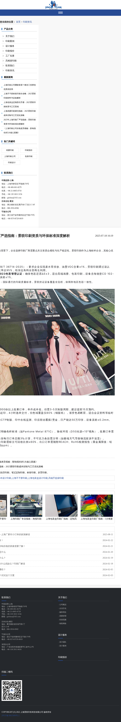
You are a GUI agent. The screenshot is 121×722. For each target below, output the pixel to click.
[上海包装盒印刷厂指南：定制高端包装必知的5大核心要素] (61, 505)
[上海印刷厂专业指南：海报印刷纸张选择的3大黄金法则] (26, 505)
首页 (18, 22)
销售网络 (62, 623)
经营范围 (62, 620)
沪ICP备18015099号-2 (10, 715)
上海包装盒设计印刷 (38, 478)
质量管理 (62, 616)
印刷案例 (10, 41)
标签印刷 (31, 472)
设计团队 (62, 642)
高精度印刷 (11, 61)
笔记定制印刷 (18, 472)
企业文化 (62, 608)
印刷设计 (12, 162)
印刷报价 (10, 51)
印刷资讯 (27, 22)
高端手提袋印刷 (56, 478)
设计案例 (62, 646)
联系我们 (10, 65)
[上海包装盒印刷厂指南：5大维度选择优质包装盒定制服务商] (97, 505)
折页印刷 (42, 472)
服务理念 (62, 612)
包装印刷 (28, 156)
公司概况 (62, 604)
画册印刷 (10, 150)
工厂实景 (10, 56)
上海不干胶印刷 (19, 478)
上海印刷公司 (10, 156)
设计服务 (10, 46)
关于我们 (10, 36)
